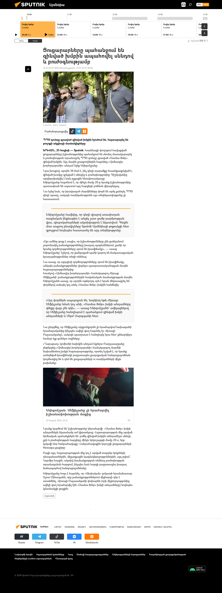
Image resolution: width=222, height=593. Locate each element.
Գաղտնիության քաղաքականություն (167, 554)
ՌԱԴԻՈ (147, 527)
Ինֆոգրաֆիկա (117, 527)
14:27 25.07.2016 (51, 67)
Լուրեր (57, 527)
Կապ (70, 554)
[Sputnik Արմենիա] (31, 8)
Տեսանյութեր (134, 527)
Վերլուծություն (98, 527)
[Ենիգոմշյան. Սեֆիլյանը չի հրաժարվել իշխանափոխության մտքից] (88, 387)
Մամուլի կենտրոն (163, 527)
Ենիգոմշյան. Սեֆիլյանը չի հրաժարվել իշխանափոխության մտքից (77, 412)
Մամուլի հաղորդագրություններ (92, 554)
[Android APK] (197, 569)
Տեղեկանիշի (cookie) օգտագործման (33, 558)
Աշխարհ (82, 527)
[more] (129, 420)
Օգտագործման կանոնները (50, 554)
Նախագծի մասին (23, 554)
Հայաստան (49, 495)
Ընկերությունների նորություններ (128, 554)
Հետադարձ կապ (64, 558)
